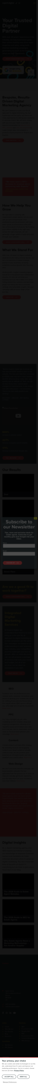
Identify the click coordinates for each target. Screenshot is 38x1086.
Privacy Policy (19, 1070)
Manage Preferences (10, 1082)
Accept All (9, 1077)
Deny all (23, 1077)
